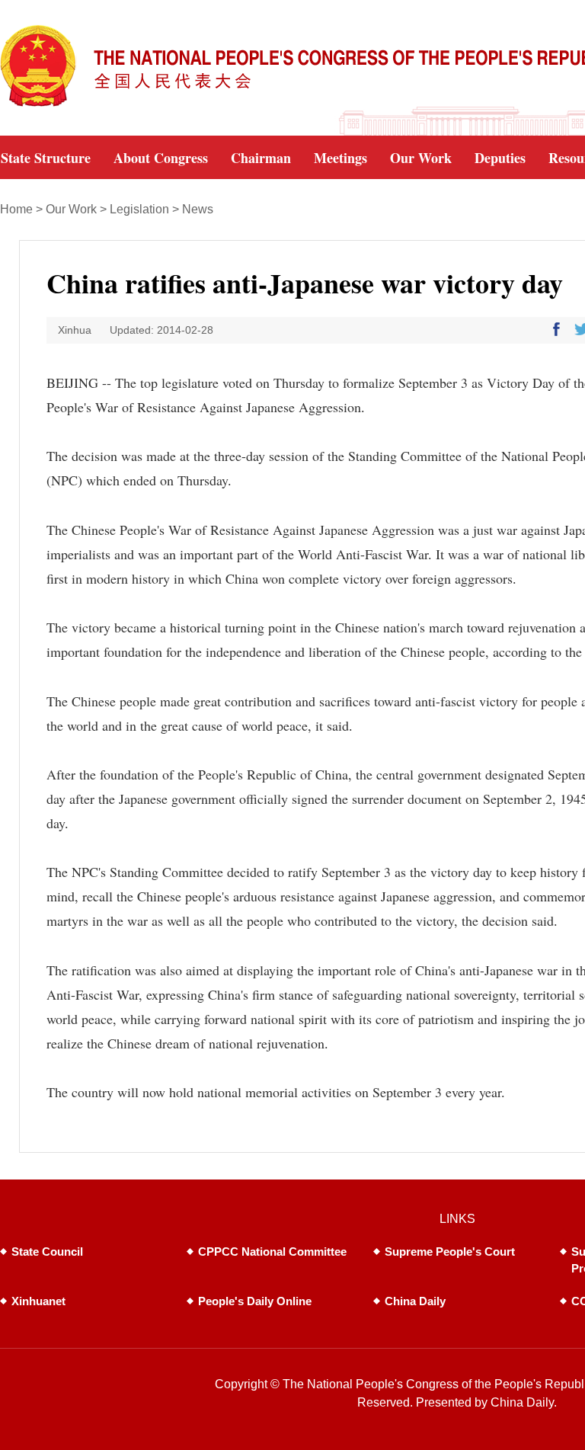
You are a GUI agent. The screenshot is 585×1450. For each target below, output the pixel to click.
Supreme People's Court (450, 1251)
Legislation (139, 209)
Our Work (71, 209)
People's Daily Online (255, 1301)
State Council (47, 1251)
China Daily (415, 1301)
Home (16, 209)
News (197, 209)
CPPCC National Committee (272, 1251)
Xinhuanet (38, 1301)
